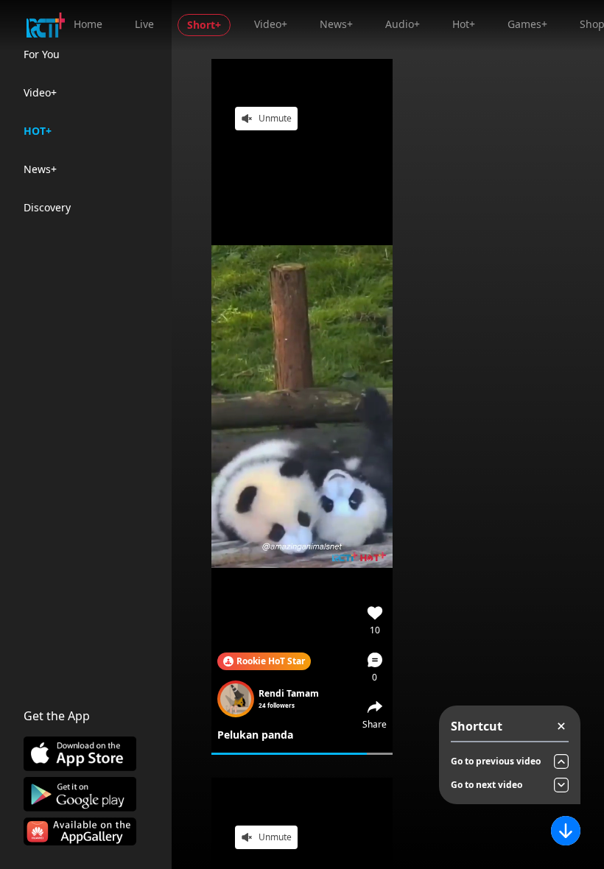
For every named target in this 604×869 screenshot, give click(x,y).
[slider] (302, 754)
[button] (375, 667)
